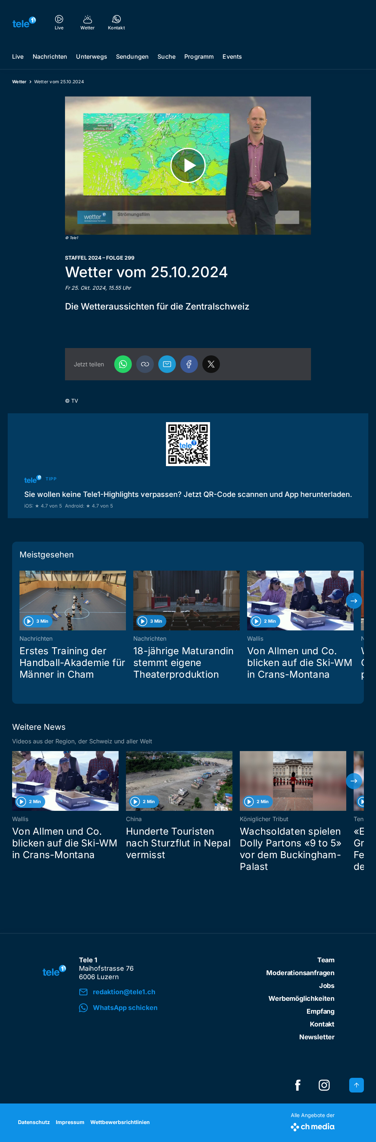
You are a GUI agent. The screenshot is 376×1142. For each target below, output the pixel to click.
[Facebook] (189, 364)
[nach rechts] (354, 601)
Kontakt (322, 1024)
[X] (211, 364)
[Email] (167, 364)
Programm (199, 56)
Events (232, 56)
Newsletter (317, 1037)
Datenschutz (34, 1122)
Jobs (327, 985)
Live (18, 56)
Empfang (321, 1011)
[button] (145, 364)
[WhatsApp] (123, 364)
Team (326, 960)
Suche (167, 56)
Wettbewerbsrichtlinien (120, 1122)
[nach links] (22, 601)
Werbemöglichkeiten (301, 998)
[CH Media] (313, 1126)
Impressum (70, 1122)
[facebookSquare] (297, 1085)
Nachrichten (50, 56)
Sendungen (132, 56)
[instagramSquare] (324, 1085)
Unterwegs (91, 56)
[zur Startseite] (24, 22)
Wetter (19, 81)
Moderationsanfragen (300, 973)
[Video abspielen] (188, 165)
